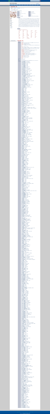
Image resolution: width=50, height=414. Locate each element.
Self (32, 5)
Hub (17, 5)
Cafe (37, 5)
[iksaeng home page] (12, 1)
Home (12, 5)
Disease (27, 5)
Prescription (22, 5)
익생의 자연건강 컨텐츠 (13, 3)
